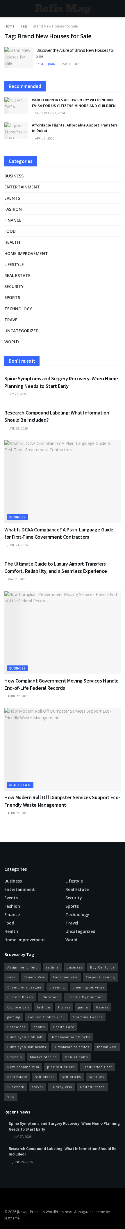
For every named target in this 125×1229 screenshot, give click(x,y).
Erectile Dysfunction (85, 997)
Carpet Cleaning (100, 977)
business (74, 967)
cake (11, 977)
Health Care (63, 1027)
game (83, 1007)
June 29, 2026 (17, 428)
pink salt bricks (61, 1067)
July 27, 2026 (17, 394)
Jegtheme (12, 1218)
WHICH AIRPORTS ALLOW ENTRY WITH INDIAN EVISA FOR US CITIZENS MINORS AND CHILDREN (74, 102)
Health (12, 242)
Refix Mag (63, 9)
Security (14, 286)
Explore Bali (18, 1007)
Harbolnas (16, 1027)
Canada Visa (34, 977)
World (11, 341)
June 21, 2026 (17, 545)
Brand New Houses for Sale (55, 26)
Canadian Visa (65, 977)
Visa (11, 1096)
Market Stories (43, 1057)
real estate (17, 275)
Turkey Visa (61, 1087)
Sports (12, 297)
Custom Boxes (20, 997)
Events (12, 198)
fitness (64, 1007)
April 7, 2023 (44, 138)
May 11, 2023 (71, 64)
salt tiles (96, 1076)
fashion (43, 1007)
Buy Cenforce (102, 967)
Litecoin (14, 1057)
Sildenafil (15, 1087)
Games (102, 1007)
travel (37, 1087)
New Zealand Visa (23, 1067)
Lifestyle (14, 264)
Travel (11, 319)
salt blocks (44, 1076)
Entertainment (22, 187)
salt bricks (71, 1076)
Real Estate (17, 1076)
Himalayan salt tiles (71, 1047)
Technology (18, 308)
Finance (13, 220)
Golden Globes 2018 (46, 1017)
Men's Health (76, 1057)
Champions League (24, 987)
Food (10, 231)
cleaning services (88, 987)
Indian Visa (107, 1047)
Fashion (13, 209)
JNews (22, 1211)
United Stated (92, 1087)
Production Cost (97, 1067)
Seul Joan (48, 64)
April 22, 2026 (17, 696)
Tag (24, 26)
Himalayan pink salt (25, 1037)
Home (9, 26)
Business (14, 176)
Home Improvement (26, 253)
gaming (13, 1017)
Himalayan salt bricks (26, 1047)
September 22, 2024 (49, 113)
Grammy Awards (88, 1017)
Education (50, 997)
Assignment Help (22, 967)
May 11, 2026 (16, 579)
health (39, 1027)
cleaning (57, 987)
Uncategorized (21, 330)
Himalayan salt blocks (70, 1037)
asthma (52, 967)
